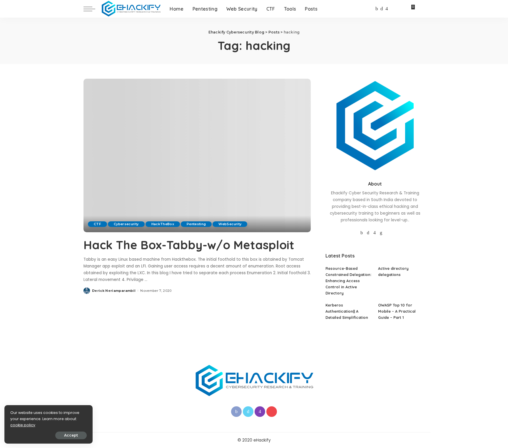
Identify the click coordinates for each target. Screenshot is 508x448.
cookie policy (22, 424)
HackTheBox (162, 224)
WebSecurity (229, 224)
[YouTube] (392, 9)
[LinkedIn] (381, 233)
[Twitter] (381, 9)
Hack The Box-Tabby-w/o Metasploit (188, 245)
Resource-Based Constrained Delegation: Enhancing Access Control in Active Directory (348, 280)
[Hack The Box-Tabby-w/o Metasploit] (197, 155)
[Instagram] (386, 9)
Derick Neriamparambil (114, 290)
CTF (97, 224)
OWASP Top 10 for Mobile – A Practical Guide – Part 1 (397, 311)
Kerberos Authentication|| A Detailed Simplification (346, 311)
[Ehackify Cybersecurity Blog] (131, 9)
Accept (71, 435)
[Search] (421, 9)
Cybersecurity (126, 224)
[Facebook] (376, 9)
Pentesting (196, 224)
